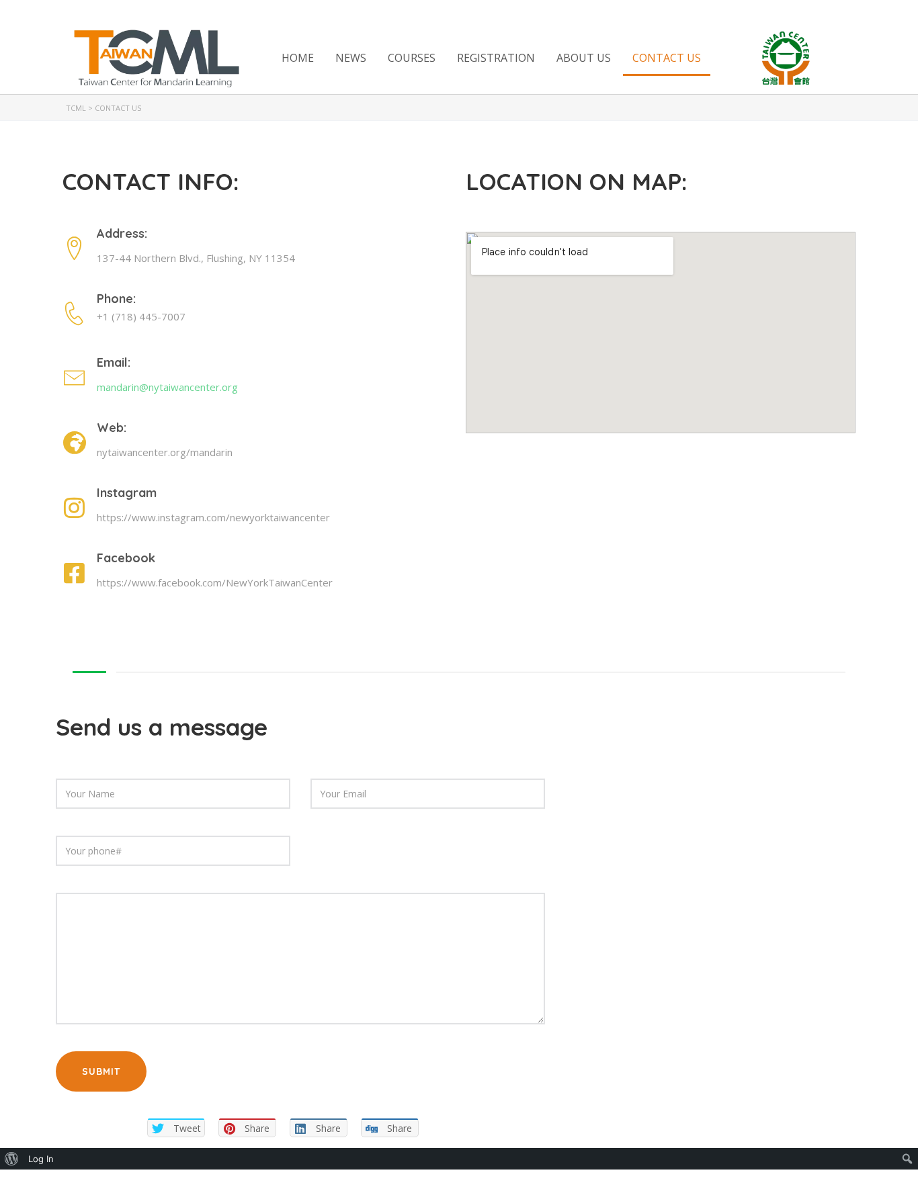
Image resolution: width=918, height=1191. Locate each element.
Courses (411, 57)
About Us (583, 57)
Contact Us (666, 57)
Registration (496, 57)
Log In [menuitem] (41, 1158)
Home (298, 57)
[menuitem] (12, 1159)
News (350, 57)
